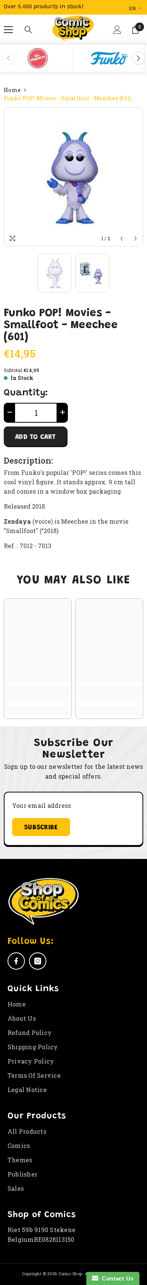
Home (12, 89)
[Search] (28, 29)
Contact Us (116, 1278)
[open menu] (8, 29)
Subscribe (41, 827)
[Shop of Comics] (37, 58)
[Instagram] (37, 961)
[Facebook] (16, 961)
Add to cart (35, 437)
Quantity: (26, 393)
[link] (37, 693)
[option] (38, 58)
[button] (116, 32)
